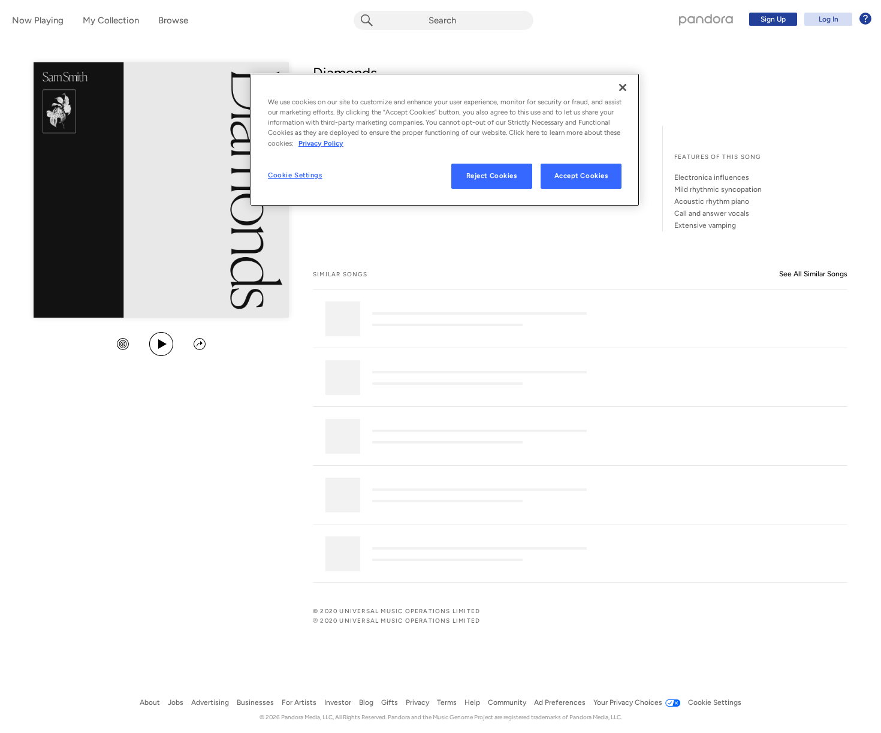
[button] (122, 345)
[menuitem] (808, 19)
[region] (444, 139)
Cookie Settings (295, 175)
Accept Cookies (581, 175)
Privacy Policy (320, 143)
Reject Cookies (491, 175)
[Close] (623, 87)
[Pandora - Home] (706, 19)
